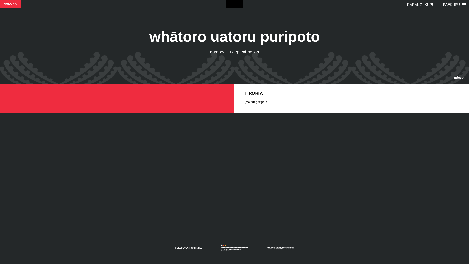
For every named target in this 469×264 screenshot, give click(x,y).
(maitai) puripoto (256, 102)
